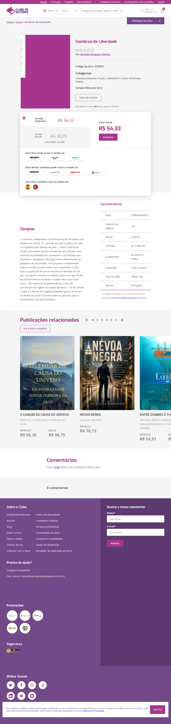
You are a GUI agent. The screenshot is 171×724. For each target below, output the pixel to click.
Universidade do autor (48, 532)
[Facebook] (21, 685)
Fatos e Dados (15, 538)
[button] (86, 320)
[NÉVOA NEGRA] (107, 373)
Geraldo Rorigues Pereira (95, 54)
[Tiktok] (43, 685)
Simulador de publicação (54, 550)
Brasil (43, 2)
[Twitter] (11, 685)
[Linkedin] (11, 696)
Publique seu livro (110, 2)
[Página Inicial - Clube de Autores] (17, 11)
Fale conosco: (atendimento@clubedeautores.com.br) (36, 576)
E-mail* (111, 526)
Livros (19, 22)
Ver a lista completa (35, 328)
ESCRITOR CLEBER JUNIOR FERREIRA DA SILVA (42, 422)
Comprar (108, 137)
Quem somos (14, 532)
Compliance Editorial (47, 520)
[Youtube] (21, 696)
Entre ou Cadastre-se (151, 10)
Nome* (111, 513)
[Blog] (32, 696)
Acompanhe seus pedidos (139, 2)
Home (10, 22)
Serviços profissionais (47, 526)
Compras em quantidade (49, 538)
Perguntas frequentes (18, 570)
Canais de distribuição (47, 544)
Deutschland (84, 2)
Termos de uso (15, 544)
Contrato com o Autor (19, 550)
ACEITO (157, 709)
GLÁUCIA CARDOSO (91, 420)
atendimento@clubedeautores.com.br (129, 298)
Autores (11, 520)
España (69, 2)
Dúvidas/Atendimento (18, 514)
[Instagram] (32, 685)
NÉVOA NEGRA (90, 415)
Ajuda (161, 2)
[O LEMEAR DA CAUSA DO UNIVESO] (47, 373)
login (57, 467)
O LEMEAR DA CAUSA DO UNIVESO (44, 415)
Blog (9, 526)
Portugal (56, 2)
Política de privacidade (48, 514)
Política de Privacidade (93, 710)
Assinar (115, 543)
